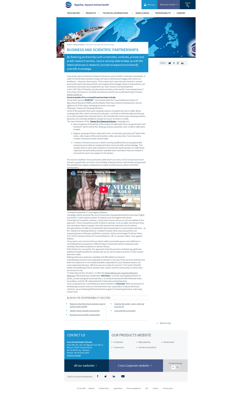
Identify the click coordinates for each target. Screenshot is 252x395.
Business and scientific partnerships (85, 315)
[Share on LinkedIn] (182, 63)
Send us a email (74, 355)
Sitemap (91, 388)
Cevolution (118, 342)
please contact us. (74, 94)
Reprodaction (145, 342)
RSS (146, 388)
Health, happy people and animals (85, 310)
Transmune (119, 347)
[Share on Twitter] (170, 63)
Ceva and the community (125, 310)
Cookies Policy (104, 388)
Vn (177, 367)
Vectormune (169, 342)
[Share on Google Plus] (178, 63)
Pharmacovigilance (134, 388)
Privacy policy (168, 388)
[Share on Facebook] (174, 63)
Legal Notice (118, 388)
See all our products (147, 347)
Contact (155, 388)
